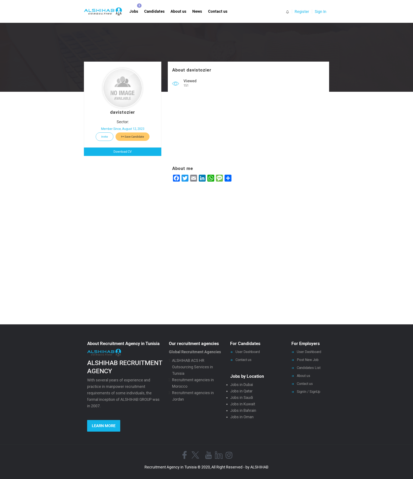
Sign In (320, 11)
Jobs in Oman (242, 417)
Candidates (154, 11)
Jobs (133, 11)
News (197, 11)
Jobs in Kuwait (242, 404)
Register (302, 11)
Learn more (104, 425)
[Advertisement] (248, 128)
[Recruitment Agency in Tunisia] (105, 11)
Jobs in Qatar (241, 391)
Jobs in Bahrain (243, 410)
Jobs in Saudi (241, 397)
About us (178, 11)
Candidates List (309, 368)
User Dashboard (248, 352)
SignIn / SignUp (308, 392)
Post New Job (308, 360)
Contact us (217, 11)
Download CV (123, 151)
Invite (104, 136)
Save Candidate (134, 136)
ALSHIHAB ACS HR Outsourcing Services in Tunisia (192, 367)
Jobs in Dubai (241, 384)
